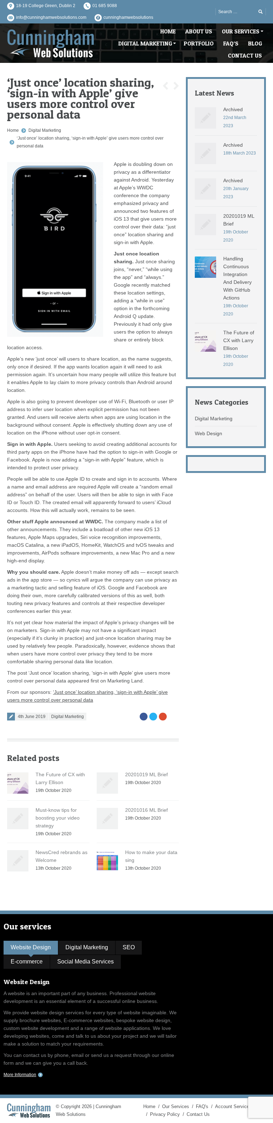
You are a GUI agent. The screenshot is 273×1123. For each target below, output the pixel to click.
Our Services (175, 1106)
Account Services (233, 1106)
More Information (20, 1074)
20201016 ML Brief (146, 810)
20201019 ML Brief (146, 774)
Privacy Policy (165, 1114)
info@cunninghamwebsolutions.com (51, 17)
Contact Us (198, 1114)
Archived (233, 109)
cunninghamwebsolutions (128, 17)
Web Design (208, 433)
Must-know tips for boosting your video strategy (58, 817)
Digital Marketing (44, 130)
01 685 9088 (104, 5)
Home (13, 130)
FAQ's (202, 1106)
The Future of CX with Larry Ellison (238, 340)
